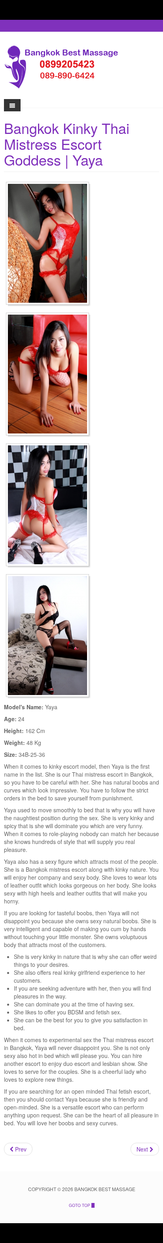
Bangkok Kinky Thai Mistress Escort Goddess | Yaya (66, 144)
